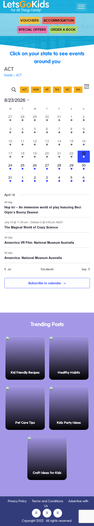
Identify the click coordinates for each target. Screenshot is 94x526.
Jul (9, 269)
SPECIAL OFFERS (32, 29)
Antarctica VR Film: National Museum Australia (39, 242)
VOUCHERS (29, 20)
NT (47, 89)
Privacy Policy (17, 501)
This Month (47, 269)
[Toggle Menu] (81, 7)
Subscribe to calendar (44, 283)
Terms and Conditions (47, 501)
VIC (68, 89)
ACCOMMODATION (59, 20)
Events (8, 75)
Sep (84, 269)
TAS (57, 89)
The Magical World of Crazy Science (31, 227)
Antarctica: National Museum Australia (33, 257)
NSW (36, 89)
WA (78, 89)
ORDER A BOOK (63, 29)
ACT (24, 89)
